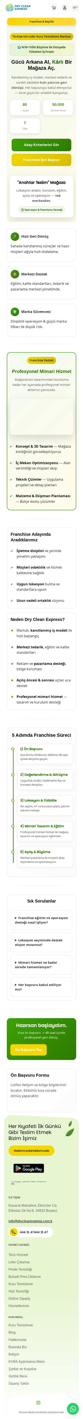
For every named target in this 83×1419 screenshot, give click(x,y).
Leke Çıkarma (19, 1262)
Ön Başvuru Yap (28, 1049)
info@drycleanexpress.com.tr (30, 1221)
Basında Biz (18, 1347)
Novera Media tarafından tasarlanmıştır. (41, 1412)
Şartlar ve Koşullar (22, 1369)
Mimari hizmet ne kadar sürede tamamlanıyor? (36, 964)
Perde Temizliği (20, 1269)
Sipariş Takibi (19, 1383)
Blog (12, 1332)
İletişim (14, 1354)
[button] (75, 7)
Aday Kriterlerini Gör (41, 144)
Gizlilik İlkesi (18, 1376)
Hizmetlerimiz (19, 1306)
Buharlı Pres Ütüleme (25, 1277)
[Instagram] (38, 1402)
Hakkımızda (17, 1340)
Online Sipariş (19, 1298)
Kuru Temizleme (21, 1284)
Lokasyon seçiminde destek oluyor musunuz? (38, 942)
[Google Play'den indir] (29, 1168)
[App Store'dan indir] (29, 1183)
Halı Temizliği (19, 1291)
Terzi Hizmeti (18, 1255)
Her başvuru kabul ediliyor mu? (38, 987)
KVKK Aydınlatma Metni (27, 1361)
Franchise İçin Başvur (41, 159)
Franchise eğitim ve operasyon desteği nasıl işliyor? (41, 920)
